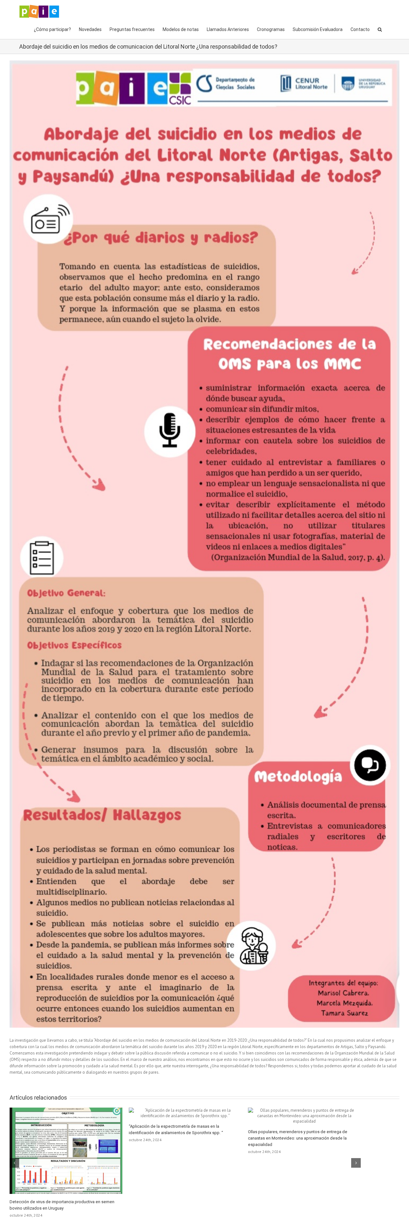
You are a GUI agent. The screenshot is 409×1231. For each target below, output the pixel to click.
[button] (380, 29)
